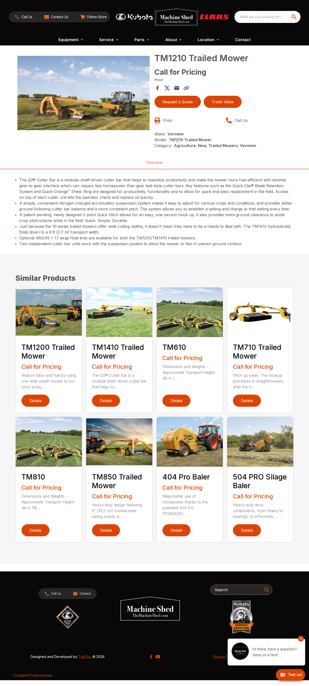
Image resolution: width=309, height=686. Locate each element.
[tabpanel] (83, 93)
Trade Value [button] (223, 101)
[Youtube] (157, 656)
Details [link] (35, 400)
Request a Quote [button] (177, 101)
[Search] (266, 589)
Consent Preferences (32, 675)
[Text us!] (290, 675)
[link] (93, 16)
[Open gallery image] (83, 93)
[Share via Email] (177, 88)
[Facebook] (151, 656)
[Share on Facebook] (157, 88)
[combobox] (267, 17)
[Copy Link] (186, 88)
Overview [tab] (154, 162)
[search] (294, 16)
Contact (243, 39)
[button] (23, 16)
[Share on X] (167, 88)
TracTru (84, 657)
